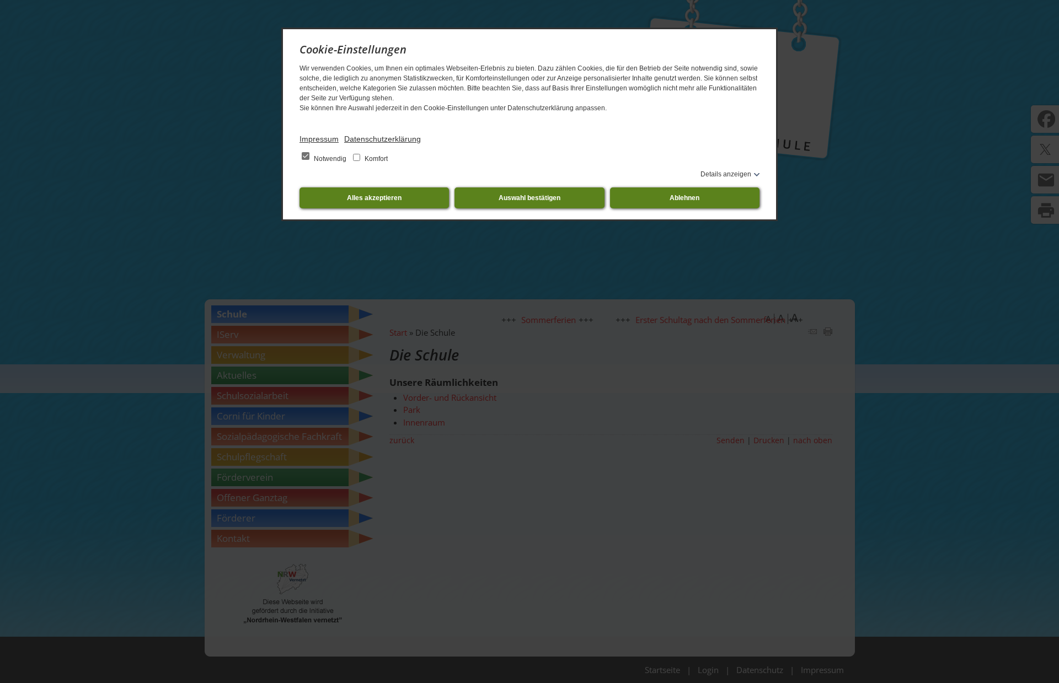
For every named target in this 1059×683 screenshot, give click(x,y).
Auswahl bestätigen (529, 198)
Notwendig (330, 159)
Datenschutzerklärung (382, 139)
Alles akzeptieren (374, 198)
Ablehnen (684, 198)
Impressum (319, 139)
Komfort (375, 159)
